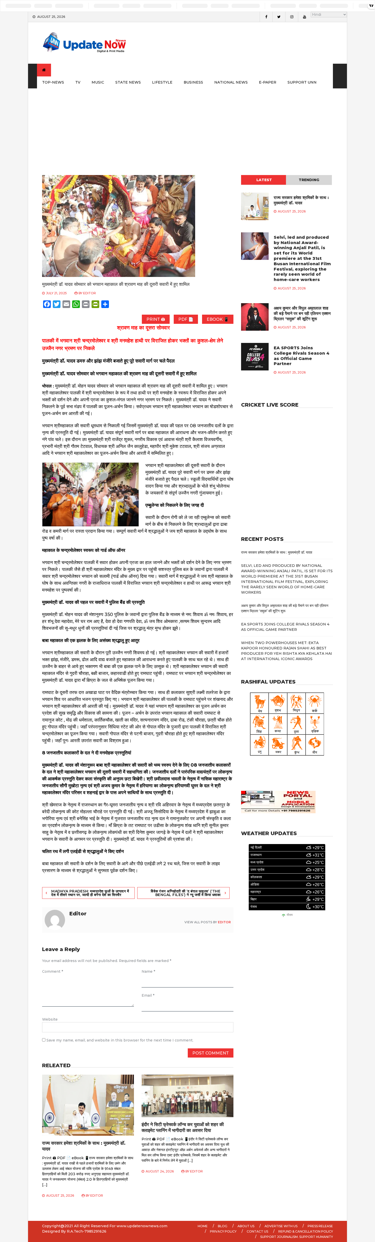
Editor (89, 293)
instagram (291, 17)
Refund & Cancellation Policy (305, 1231)
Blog (222, 1226)
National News (231, 82)
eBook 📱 (218, 319)
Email (148, 995)
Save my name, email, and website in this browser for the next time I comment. (119, 1040)
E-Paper (267, 82)
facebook (266, 17)
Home (203, 1226)
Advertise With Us (281, 1226)
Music (98, 82)
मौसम (290, 915)
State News (128, 82)
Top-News (53, 82)
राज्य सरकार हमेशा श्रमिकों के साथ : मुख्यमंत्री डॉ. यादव (301, 200)
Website (50, 1019)
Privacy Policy (223, 1231)
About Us (246, 1226)
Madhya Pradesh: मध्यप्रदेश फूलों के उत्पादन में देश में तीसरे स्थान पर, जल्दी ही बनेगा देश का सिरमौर (90, 893)
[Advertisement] (187, 126)
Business (193, 82)
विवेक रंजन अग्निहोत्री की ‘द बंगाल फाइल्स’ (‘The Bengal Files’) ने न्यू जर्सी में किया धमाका (185, 893)
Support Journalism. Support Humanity (296, 1237)
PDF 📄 (185, 319)
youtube (304, 17)
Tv (77, 82)
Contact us (257, 1231)
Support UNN (302, 82)
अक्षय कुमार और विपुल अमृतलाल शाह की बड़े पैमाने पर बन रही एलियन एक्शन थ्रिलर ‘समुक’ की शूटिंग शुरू (302, 313)
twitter (278, 17)
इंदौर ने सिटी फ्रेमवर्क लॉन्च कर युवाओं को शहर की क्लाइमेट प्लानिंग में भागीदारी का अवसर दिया (183, 1127)
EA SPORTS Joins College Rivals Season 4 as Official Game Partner (301, 355)
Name (148, 971)
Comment (52, 971)
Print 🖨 (155, 319)
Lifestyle (162, 82)
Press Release (320, 1226)
